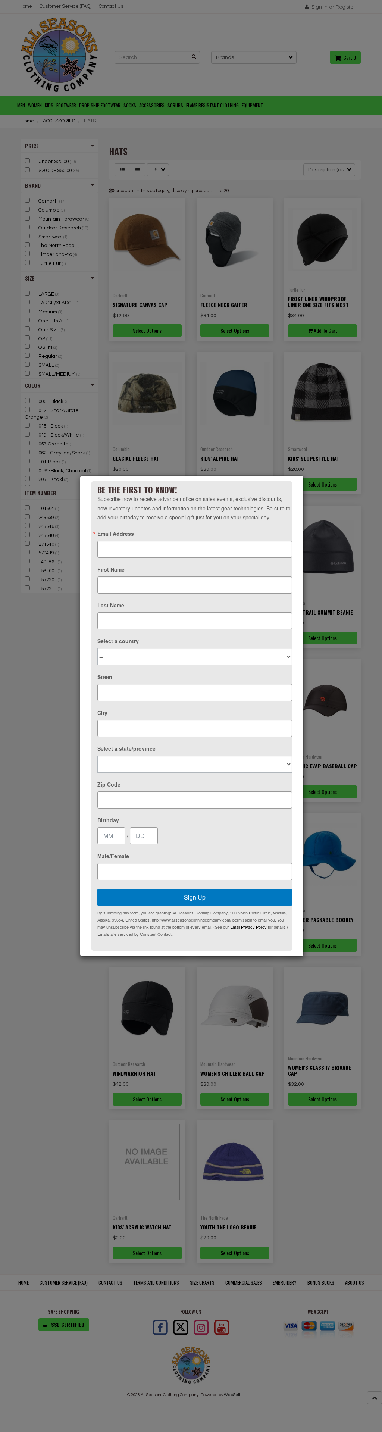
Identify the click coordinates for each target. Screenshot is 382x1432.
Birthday (108, 820)
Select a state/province (126, 748)
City (102, 712)
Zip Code (108, 784)
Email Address (115, 533)
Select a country (118, 641)
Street (104, 676)
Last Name (110, 605)
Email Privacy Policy (248, 927)
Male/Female (113, 856)
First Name (111, 569)
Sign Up (195, 897)
